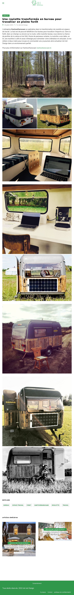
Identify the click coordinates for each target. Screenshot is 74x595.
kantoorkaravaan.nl (44, 48)
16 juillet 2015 (8, 25)
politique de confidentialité (62, 592)
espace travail (17, 505)
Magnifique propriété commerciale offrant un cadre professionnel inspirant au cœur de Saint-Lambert (19, 548)
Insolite (5, 15)
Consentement (37, 583)
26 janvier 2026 (19, 553)
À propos (43, 592)
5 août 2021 (55, 537)
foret (29, 505)
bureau (6, 505)
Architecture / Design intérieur (19, 543)
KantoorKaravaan (41, 505)
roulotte (55, 505)
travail (65, 505)
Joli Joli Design (23, 25)
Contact (50, 592)
